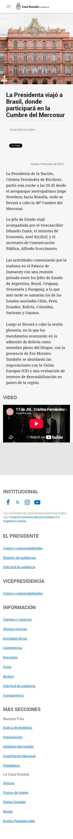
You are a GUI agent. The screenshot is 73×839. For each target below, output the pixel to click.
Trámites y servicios (17, 619)
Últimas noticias (15, 629)
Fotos (7, 667)
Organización (12, 737)
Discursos (10, 657)
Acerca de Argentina (17, 727)
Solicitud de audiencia (19, 567)
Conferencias (12, 648)
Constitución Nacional (19, 756)
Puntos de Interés (15, 792)
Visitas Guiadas (14, 802)
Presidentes (11, 765)
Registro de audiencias (19, 557)
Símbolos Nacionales (18, 746)
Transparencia (13, 695)
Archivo (8, 676)
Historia (8, 783)
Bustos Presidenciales (19, 821)
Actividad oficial (15, 638)
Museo (8, 811)
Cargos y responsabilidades (23, 548)
